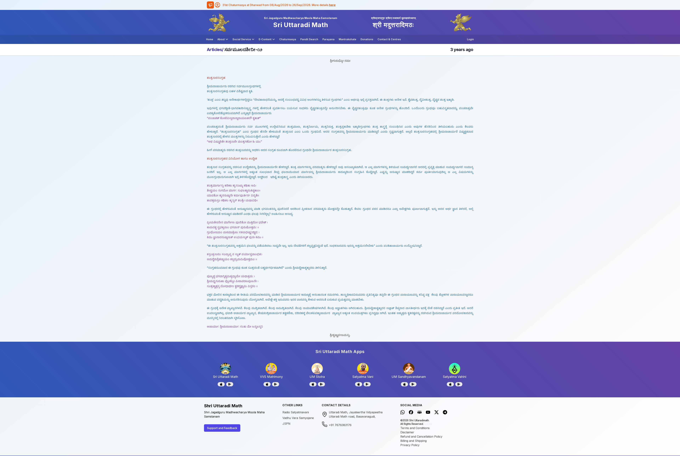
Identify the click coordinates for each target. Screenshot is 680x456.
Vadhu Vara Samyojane (298, 418)
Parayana (328, 39)
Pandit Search (309, 39)
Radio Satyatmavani (295, 412)
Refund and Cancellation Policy (421, 436)
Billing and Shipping (413, 441)
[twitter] (436, 412)
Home (209, 39)
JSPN (286, 423)
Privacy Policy (410, 445)
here (332, 5)
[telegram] (445, 412)
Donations (367, 39)
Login (470, 39)
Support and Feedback (222, 428)
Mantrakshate (347, 39)
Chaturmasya (287, 39)
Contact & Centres (389, 39)
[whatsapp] (402, 412)
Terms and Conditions (415, 428)
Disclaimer (407, 432)
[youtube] (428, 412)
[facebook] (411, 412)
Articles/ (215, 49)
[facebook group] (419, 412)
